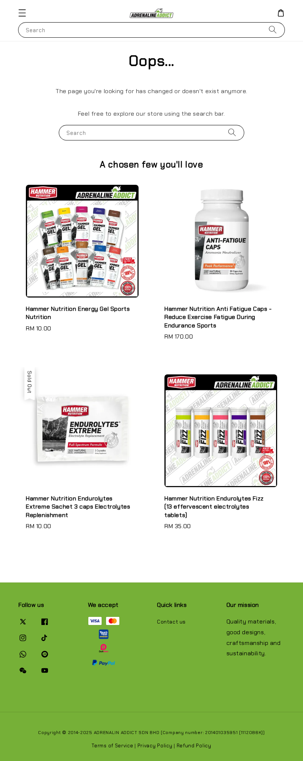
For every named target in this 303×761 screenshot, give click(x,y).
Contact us (171, 621)
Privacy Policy (155, 746)
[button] (22, 13)
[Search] (273, 30)
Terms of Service (112, 746)
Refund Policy (194, 746)
